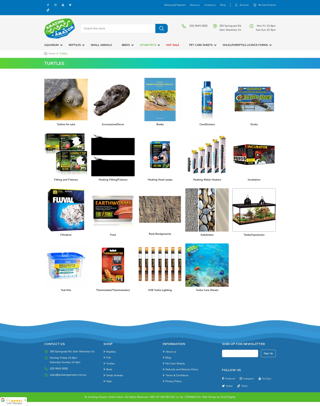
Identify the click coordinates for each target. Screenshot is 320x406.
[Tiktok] (48, 10)
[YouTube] (63, 5)
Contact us (210, 5)
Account (244, 5)
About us (195, 5)
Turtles (63, 53)
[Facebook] (48, 5)
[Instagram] (55, 5)
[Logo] (59, 28)
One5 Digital (228, 397)
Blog (223, 5)
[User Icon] (236, 5)
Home (52, 53)
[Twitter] (70, 5)
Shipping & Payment (174, 5)
